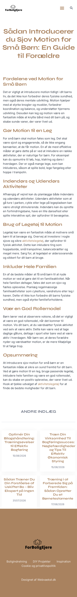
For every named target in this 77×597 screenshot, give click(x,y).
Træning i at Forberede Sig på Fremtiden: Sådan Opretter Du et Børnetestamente (57, 488)
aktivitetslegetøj (32, 241)
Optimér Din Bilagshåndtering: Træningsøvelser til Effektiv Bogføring (19, 442)
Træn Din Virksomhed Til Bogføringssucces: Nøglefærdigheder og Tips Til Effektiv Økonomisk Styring (58, 447)
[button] (62, 8)
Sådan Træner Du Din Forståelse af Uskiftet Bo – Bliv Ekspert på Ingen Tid (19, 487)
